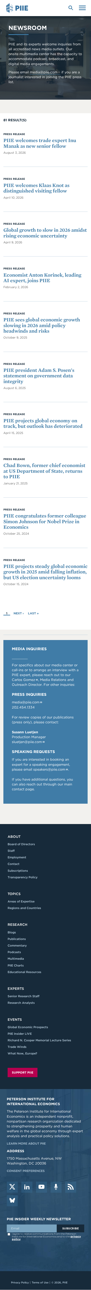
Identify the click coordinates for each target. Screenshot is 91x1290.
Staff (11, 850)
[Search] (70, 7)
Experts (16, 989)
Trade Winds (17, 1047)
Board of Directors (21, 844)
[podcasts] (56, 1187)
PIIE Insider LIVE (20, 1033)
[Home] (17, 8)
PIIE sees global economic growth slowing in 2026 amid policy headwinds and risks (41, 325)
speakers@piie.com (49, 769)
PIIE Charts (16, 965)
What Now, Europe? (22, 1053)
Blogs (12, 932)
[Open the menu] (82, 7)
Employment (17, 857)
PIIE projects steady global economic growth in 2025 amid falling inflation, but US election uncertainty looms (45, 571)
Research (17, 925)
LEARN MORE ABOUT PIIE (26, 1143)
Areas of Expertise (21, 901)
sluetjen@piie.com (27, 742)
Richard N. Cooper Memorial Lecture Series (39, 1040)
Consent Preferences (26, 1171)
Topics (14, 894)
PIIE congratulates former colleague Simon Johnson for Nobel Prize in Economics (44, 521)
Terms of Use (40, 1282)
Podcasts (14, 952)
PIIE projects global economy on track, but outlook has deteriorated (43, 423)
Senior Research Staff (23, 996)
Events (15, 1020)
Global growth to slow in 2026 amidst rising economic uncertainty (45, 232)
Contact (13, 864)
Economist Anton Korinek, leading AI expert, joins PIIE (42, 277)
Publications (17, 939)
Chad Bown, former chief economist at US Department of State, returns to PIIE (44, 471)
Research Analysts (21, 1002)
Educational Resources (24, 972)
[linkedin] (26, 1187)
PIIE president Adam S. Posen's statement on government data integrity (38, 375)
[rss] (70, 1187)
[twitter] (12, 1187)
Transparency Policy (22, 877)
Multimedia (16, 958)
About (14, 837)
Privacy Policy (20, 1282)
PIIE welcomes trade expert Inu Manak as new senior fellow (39, 143)
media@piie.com (43, 72)
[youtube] (41, 1187)
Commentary (17, 945)
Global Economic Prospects (28, 1027)
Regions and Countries (24, 908)
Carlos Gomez (23, 680)
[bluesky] (12, 1200)
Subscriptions (18, 870)
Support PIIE (22, 1072)
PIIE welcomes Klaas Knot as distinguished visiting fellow (36, 188)
